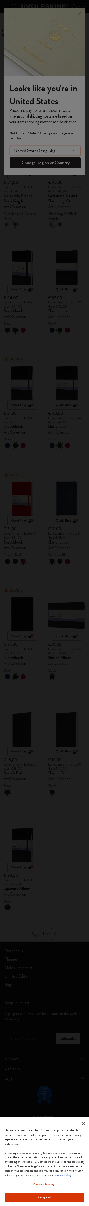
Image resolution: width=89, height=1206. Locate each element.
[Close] (84, 1123)
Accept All (44, 1197)
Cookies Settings (44, 1184)
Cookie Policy (62, 1175)
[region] (44, 1161)
